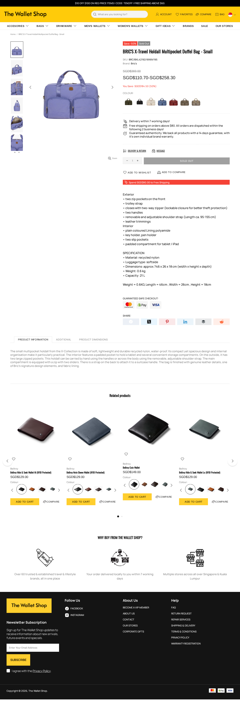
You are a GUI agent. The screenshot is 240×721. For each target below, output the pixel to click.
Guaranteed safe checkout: (140, 298)
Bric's (134, 63)
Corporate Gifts (133, 631)
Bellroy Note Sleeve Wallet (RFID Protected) (85, 472)
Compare (53, 501)
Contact (128, 619)
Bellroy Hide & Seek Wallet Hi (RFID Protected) (30, 472)
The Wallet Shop (25, 14)
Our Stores (130, 625)
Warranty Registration (186, 643)
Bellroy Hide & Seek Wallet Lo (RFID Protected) (199, 472)
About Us (129, 613)
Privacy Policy (42, 671)
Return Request (181, 613)
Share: (127, 315)
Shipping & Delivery (183, 625)
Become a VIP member (136, 607)
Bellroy (14, 468)
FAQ (173, 607)
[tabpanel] (36, 459)
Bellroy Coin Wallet (131, 467)
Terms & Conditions (183, 631)
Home (13, 34)
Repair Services (180, 619)
